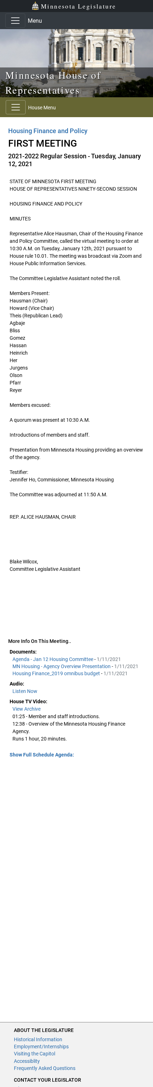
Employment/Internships (41, 1046)
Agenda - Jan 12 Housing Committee (53, 659)
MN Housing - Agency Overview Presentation (62, 666)
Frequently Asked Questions (44, 1068)
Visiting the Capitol (34, 1053)
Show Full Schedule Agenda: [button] (42, 755)
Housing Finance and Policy (48, 131)
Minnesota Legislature (78, 6)
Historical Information (38, 1039)
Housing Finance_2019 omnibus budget (56, 673)
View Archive (26, 709)
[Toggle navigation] (15, 20)
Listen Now (24, 691)
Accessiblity (27, 1061)
